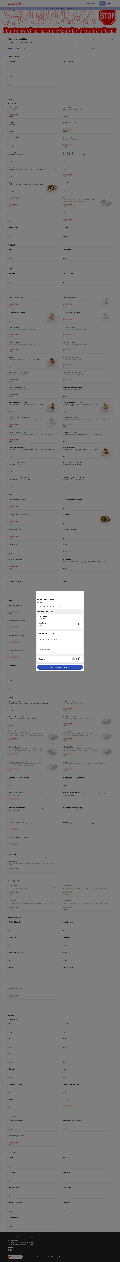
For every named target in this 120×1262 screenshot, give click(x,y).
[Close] (81, 594)
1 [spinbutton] (76, 659)
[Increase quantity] (79, 658)
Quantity (42, 659)
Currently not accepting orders (60, 667)
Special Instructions (46, 633)
